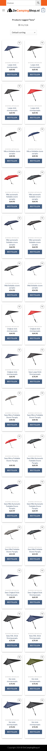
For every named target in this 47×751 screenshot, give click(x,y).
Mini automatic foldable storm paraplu (12, 196)
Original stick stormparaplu (12, 330)
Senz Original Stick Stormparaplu (12, 594)
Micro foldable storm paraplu (12, 152)
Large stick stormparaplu (12, 66)
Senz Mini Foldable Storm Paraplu (12, 550)
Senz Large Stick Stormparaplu (35, 373)
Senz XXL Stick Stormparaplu (12, 637)
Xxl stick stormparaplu (12, 680)
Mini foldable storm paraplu (12, 286)
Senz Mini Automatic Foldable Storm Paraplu (35, 460)
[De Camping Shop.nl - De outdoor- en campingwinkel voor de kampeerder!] (23, 10)
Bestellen (12, 74)
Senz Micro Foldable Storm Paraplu (12, 416)
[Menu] (3, 10)
